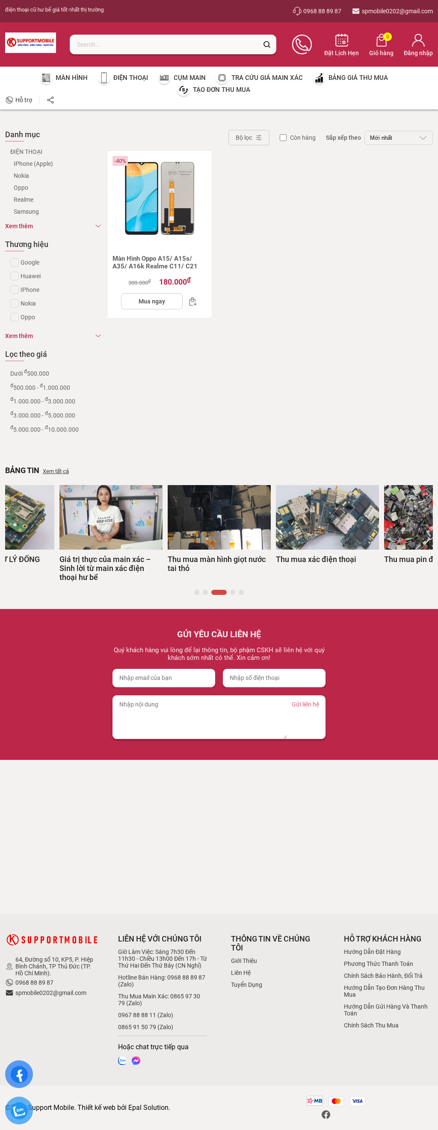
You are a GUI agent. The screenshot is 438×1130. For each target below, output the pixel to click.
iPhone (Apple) (33, 163)
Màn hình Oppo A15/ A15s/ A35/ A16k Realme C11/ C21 (155, 262)
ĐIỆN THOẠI (26, 151)
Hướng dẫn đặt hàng (372, 951)
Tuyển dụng (246, 984)
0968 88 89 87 (34, 982)
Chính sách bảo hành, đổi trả (383, 975)
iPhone (30, 289)
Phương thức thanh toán (378, 963)
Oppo (21, 187)
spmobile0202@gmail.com (50, 992)
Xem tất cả (56, 471)
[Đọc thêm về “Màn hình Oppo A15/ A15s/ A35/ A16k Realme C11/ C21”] (190, 301)
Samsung (26, 211)
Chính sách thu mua (371, 1025)
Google (30, 262)
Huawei (31, 276)
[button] (196, 592)
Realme (23, 199)
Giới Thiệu (244, 960)
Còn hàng (303, 137)
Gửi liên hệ (305, 704)
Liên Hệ (241, 972)
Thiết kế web (96, 1108)
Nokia (21, 175)
